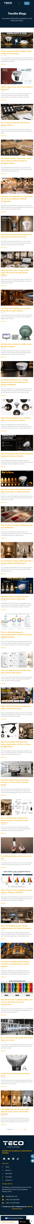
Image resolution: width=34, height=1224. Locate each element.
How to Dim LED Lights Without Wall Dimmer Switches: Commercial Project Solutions (14, 820)
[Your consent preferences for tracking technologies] (31, 1221)
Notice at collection (8, 1222)
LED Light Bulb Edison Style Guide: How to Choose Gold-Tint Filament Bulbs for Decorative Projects (16, 160)
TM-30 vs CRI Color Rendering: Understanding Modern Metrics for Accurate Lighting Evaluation (16, 634)
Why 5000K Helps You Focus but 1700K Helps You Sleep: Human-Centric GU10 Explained (15, 1111)
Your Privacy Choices (15, 1218)
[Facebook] (4, 1159)
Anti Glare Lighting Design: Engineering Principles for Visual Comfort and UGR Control (15, 782)
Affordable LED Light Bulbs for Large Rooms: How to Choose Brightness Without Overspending (17, 199)
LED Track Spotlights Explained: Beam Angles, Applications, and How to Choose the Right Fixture (16, 744)
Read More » (4, 64)
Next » (26, 1129)
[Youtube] (9, 1159)
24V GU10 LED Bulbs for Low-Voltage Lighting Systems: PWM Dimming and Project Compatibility (14, 382)
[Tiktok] (18, 1159)
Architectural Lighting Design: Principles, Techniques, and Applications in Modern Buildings (15, 964)
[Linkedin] (13, 1159)
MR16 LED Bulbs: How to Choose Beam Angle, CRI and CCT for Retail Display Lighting (15, 272)
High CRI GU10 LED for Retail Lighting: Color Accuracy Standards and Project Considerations (17, 1002)
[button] (19, 3)
